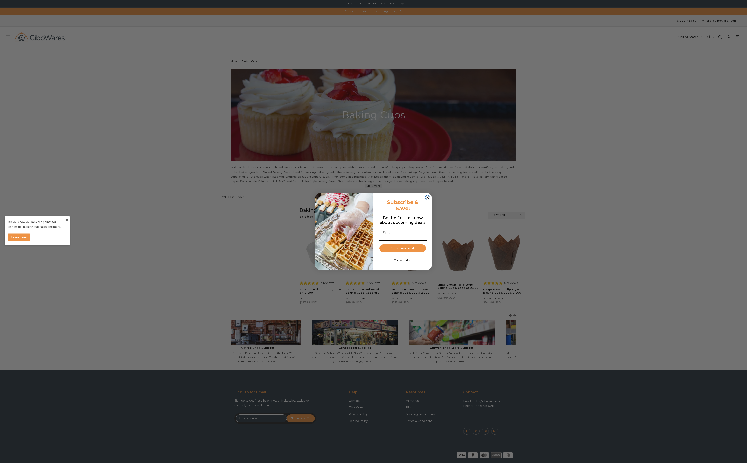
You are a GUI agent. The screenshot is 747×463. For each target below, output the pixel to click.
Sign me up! (402, 248)
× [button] (67, 219)
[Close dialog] (427, 197)
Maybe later (402, 259)
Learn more (19, 237)
